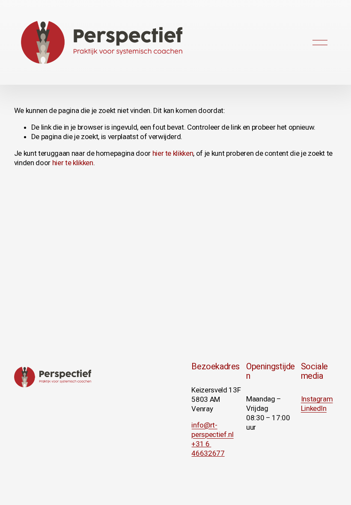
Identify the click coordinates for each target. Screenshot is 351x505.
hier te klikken (172, 153)
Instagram (317, 399)
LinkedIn (314, 408)
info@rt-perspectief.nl (212, 430)
